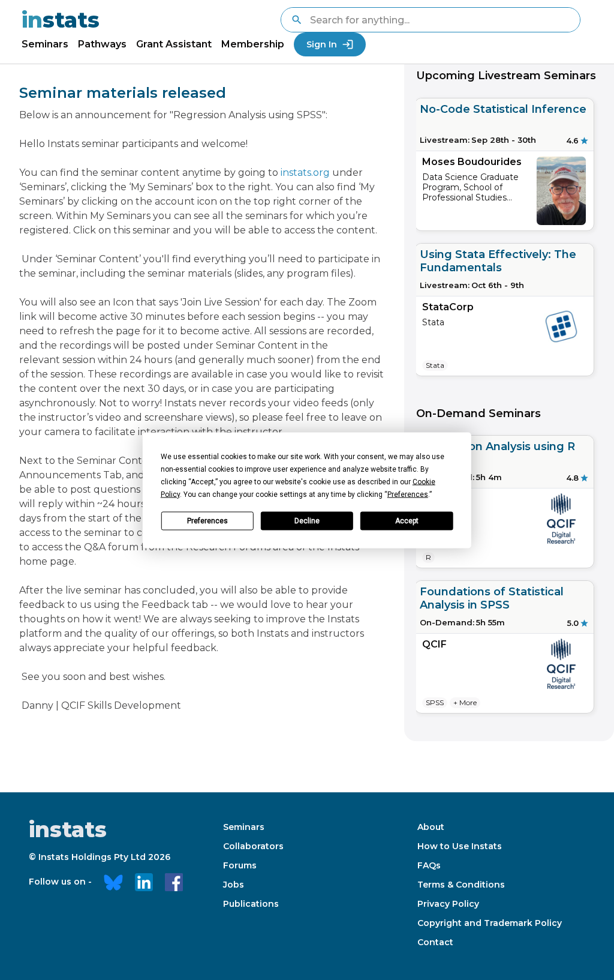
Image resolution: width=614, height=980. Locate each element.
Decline (307, 521)
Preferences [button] (407, 494)
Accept (407, 521)
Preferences (207, 521)
